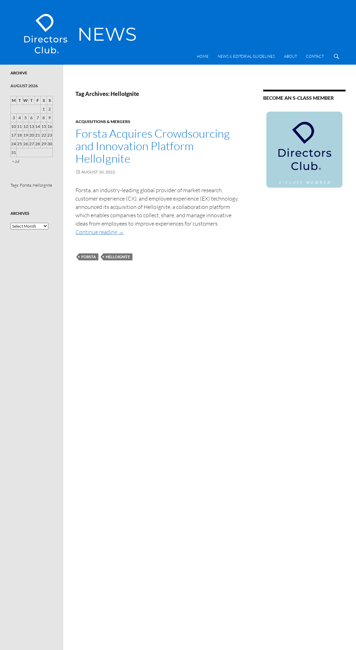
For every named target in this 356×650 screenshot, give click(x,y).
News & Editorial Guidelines (246, 56)
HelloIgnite (118, 256)
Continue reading (99, 231)
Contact (315, 56)
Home (203, 56)
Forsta (88, 256)
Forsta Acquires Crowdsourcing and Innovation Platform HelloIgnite (152, 145)
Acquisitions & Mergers (102, 121)
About (290, 56)
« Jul (15, 161)
